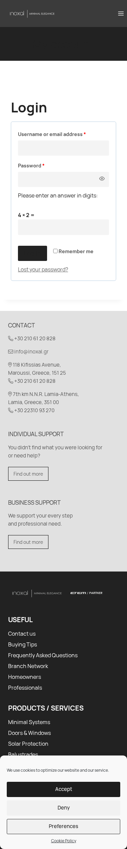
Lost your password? (43, 269)
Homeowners (24, 677)
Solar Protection (28, 743)
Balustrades (23, 754)
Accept (63, 789)
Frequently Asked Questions (43, 655)
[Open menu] (120, 13)
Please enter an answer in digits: (58, 195)
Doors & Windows (29, 733)
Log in (32, 253)
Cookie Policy (63, 841)
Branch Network (28, 666)
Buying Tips (22, 644)
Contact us (22, 633)
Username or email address (63, 134)
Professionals (25, 687)
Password (42, 165)
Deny (64, 807)
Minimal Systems (29, 722)
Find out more (28, 474)
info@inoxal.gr (31, 351)
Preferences (63, 826)
